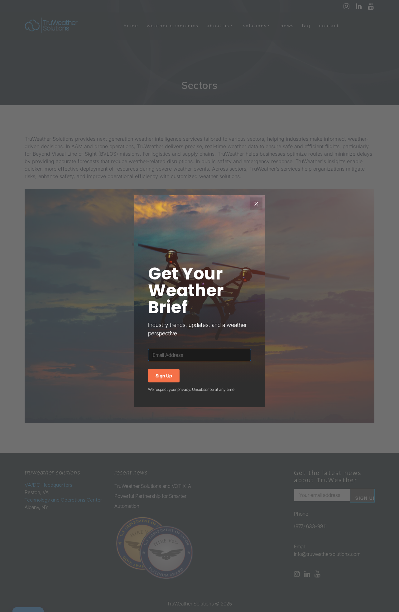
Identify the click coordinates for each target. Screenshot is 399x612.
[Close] (256, 203)
